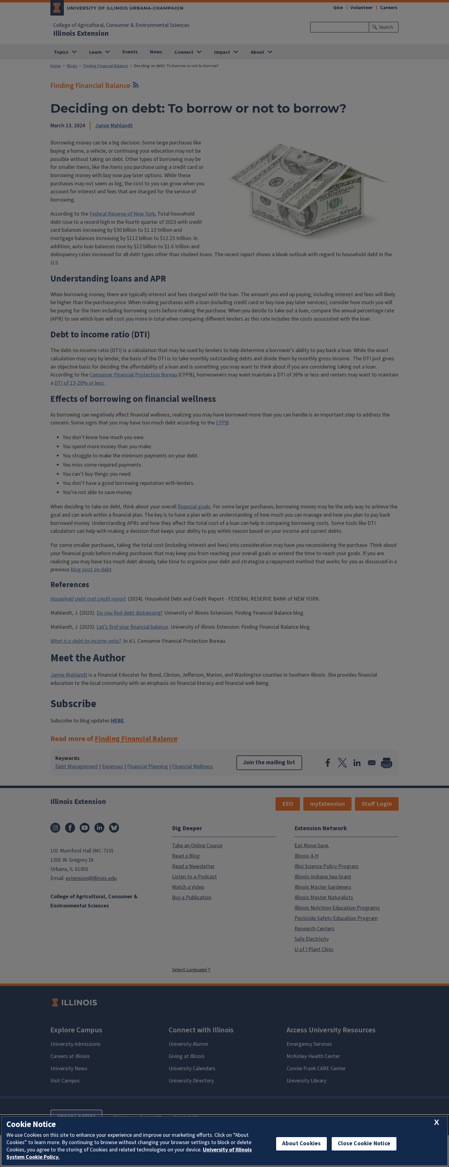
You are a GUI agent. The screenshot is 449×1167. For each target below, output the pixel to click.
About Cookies (301, 1144)
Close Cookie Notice (364, 1144)
